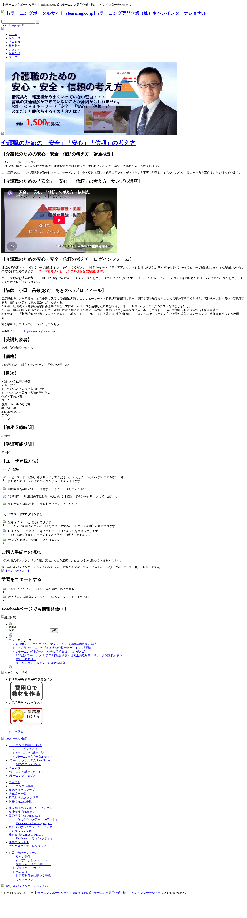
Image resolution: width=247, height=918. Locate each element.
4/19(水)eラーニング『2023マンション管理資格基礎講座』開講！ (57, 644)
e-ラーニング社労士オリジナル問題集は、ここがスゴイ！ (53, 651)
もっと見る (16, 731)
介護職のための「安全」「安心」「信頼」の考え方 (68, 143)
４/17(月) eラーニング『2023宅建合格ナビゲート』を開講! (53, 647)
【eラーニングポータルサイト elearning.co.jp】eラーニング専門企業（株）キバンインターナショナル (98, 892)
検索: (12, 630)
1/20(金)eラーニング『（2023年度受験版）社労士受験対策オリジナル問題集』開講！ (70, 655)
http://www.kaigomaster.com (40, 331)
